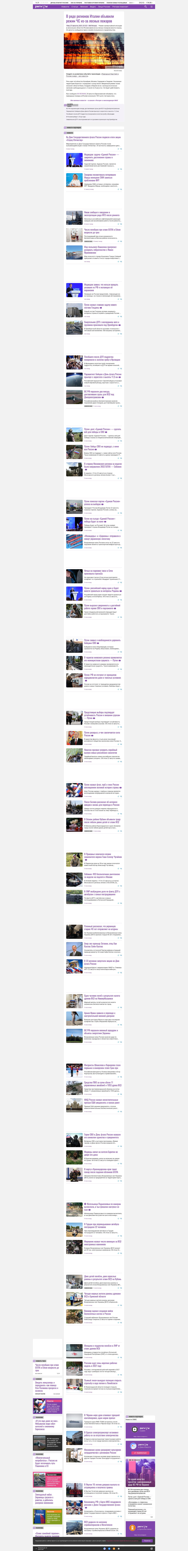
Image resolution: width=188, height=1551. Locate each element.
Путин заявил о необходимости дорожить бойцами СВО (102, 641)
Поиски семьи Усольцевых (117, 3)
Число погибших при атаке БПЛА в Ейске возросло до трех (47, 1367)
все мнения (57, 1394)
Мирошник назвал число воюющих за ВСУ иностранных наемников (102, 1243)
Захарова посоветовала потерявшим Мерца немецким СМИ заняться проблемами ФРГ (100, 177)
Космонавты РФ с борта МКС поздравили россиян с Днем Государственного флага (102, 1503)
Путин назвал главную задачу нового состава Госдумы (100, 306)
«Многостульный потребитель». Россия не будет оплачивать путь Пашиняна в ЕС (46, 1461)
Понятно (147, 1541)
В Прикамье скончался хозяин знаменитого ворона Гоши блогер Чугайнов (103, 855)
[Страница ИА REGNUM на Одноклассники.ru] (114, 1548)
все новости (38, 1373)
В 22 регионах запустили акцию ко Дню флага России (101, 962)
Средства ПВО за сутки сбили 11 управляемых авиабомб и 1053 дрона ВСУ (103, 1084)
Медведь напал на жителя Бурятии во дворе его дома (101, 1153)
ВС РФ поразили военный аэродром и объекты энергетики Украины (101, 1031)
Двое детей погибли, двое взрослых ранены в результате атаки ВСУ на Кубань (102, 1277)
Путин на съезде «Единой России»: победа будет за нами (99, 520)
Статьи (74, 6)
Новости (65, 6)
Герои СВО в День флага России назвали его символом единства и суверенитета (102, 1136)
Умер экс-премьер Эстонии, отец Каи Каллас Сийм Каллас (100, 945)
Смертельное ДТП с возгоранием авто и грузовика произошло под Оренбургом (53, 1481)
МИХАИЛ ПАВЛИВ (40, 1394)
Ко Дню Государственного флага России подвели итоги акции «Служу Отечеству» (93, 138)
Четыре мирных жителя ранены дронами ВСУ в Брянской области (102, 1295)
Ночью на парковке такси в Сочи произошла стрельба (98, 572)
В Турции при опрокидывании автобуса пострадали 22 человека (101, 1225)
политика (39, 1417)
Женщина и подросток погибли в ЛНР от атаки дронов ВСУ (102, 1347)
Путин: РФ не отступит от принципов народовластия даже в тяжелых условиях (102, 676)
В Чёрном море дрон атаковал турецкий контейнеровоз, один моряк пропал (102, 1416)
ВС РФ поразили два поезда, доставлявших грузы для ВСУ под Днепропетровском (54, 1442)
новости (70, 133)
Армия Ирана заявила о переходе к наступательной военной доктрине (99, 1014)
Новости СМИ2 (131, 1419)
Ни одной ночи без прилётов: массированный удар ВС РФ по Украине (139, 1482)
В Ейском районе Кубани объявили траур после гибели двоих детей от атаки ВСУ (102, 820)
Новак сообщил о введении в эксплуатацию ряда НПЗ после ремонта (101, 213)
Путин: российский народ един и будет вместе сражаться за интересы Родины (101, 589)
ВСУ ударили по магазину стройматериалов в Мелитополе (98, 1523)
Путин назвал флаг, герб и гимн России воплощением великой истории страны (53, 1408)
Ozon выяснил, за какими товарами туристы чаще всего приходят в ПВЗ (53, 1518)
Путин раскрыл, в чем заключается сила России (102, 734)
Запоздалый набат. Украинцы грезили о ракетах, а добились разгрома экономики (44, 1498)
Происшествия (51, 1474)
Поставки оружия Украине (94, 3)
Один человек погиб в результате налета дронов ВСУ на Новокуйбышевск (102, 997)
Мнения (84, 6)
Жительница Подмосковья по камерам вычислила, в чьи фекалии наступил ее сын (102, 1206)
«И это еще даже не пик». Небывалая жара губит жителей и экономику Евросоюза (46, 1424)
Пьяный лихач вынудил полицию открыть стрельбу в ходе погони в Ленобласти (102, 1381)
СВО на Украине (76, 3)
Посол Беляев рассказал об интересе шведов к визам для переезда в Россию (101, 803)
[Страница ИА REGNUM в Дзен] (119, 1548)
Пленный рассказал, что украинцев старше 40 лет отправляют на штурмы (101, 927)
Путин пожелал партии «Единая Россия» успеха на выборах (102, 502)
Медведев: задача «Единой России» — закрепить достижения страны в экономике (101, 157)
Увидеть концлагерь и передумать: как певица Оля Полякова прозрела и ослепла (46, 1386)
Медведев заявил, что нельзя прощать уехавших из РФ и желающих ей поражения (101, 287)
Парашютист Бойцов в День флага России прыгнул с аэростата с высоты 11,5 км (92, 111)
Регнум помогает (120, 6)
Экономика (50, 1511)
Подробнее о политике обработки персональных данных (122, 1541)
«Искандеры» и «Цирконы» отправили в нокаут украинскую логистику (102, 537)
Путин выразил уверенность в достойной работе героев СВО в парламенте (102, 606)
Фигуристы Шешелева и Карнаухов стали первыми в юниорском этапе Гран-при (102, 1066)
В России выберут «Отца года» (76, 117)
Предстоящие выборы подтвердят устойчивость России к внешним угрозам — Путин (102, 715)
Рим (68, 26)
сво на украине (134, 1460)
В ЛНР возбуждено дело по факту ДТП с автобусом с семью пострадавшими (102, 893)
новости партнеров (74, 127)
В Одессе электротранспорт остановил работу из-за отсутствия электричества (101, 1434)
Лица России (104, 6)
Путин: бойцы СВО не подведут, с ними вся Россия (101, 448)
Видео (93, 6)
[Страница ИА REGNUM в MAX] (104, 1548)
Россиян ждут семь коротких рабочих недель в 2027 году (100, 1364)
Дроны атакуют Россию (59, 3)
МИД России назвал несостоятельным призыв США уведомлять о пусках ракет (102, 1101)
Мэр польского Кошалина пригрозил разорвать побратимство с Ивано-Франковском (100, 249)
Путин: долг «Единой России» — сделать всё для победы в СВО (102, 430)
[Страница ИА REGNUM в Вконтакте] (109, 1548)
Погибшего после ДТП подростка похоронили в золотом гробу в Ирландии (90, 114)
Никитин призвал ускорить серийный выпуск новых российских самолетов (100, 751)
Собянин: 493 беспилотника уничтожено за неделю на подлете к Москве (102, 875)
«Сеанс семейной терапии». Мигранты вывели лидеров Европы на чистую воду (47, 1536)
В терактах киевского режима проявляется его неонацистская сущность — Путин (103, 659)
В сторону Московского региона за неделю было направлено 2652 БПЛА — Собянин (103, 465)
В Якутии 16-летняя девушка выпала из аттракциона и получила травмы (101, 1486)
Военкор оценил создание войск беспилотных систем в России (98, 1312)
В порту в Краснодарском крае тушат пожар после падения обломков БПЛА (101, 1170)
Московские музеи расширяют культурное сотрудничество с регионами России (102, 1451)
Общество (50, 1401)
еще (152, 1517)
